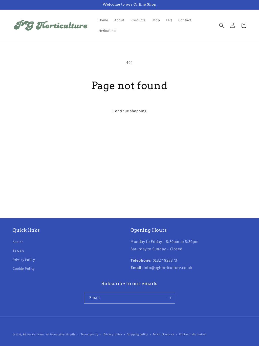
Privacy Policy (24, 259)
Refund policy (89, 334)
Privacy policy (112, 334)
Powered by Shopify (63, 334)
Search (18, 241)
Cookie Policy (24, 268)
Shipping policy (137, 334)
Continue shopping (130, 110)
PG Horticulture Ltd (36, 334)
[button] (221, 25)
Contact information (192, 334)
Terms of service (163, 334)
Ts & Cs (18, 250)
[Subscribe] (169, 298)
